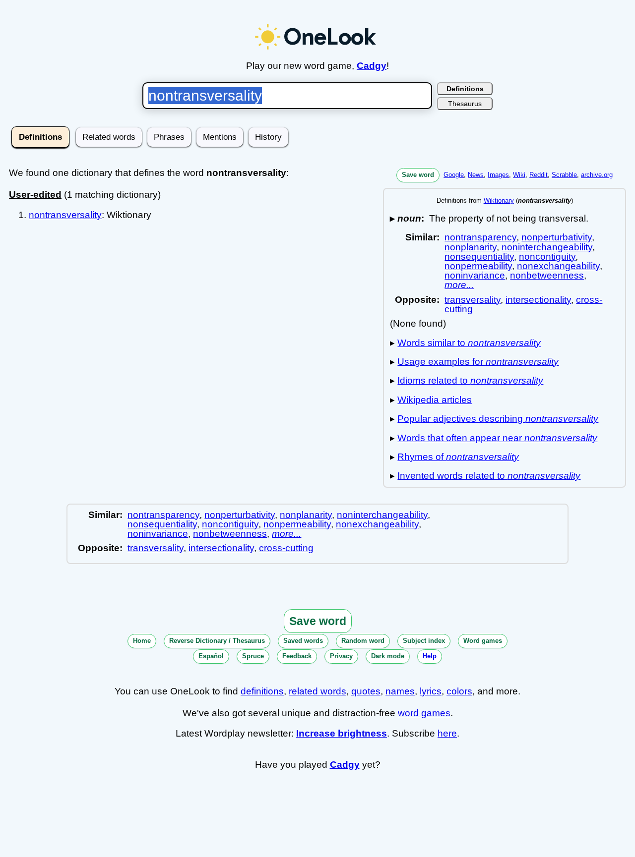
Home (142, 640)
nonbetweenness (547, 275)
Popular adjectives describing (497, 418)
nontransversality (65, 215)
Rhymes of (458, 457)
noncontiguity (547, 256)
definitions (262, 691)
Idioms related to (470, 380)
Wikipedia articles (434, 400)
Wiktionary (499, 200)
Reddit (538, 174)
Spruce (253, 656)
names (400, 691)
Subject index (424, 640)
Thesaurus (465, 104)
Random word (362, 640)
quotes (366, 691)
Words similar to (469, 343)
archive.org (597, 174)
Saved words (303, 640)
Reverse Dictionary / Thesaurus (217, 640)
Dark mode (387, 656)
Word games (482, 640)
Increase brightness (341, 733)
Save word (418, 174)
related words (317, 691)
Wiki (519, 174)
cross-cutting (286, 548)
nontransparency (480, 237)
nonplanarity (470, 247)
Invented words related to (488, 475)
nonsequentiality (479, 256)
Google (454, 174)
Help (430, 656)
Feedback (297, 656)
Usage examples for (478, 361)
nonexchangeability (558, 266)
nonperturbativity (556, 237)
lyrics (431, 691)
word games (424, 713)
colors (459, 691)
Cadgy (371, 65)
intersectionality (538, 299)
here (447, 733)
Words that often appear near (497, 438)
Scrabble (564, 174)
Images (498, 174)
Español (211, 656)
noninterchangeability (547, 247)
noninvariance (474, 275)
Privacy (341, 656)
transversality (472, 299)
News (476, 174)
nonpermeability (478, 266)
